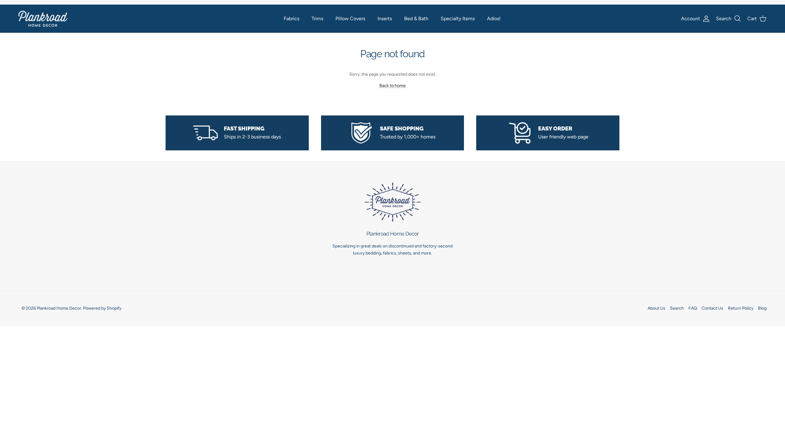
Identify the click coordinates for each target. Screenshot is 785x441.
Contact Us (712, 308)
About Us (656, 308)
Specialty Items (458, 18)
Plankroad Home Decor (59, 308)
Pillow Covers (350, 18)
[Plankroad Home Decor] (42, 18)
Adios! (494, 18)
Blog (762, 308)
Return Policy (740, 308)
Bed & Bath (416, 18)
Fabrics (291, 18)
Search (677, 308)
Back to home (392, 85)
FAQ (692, 308)
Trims (317, 18)
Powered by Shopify (102, 308)
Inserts (384, 18)
